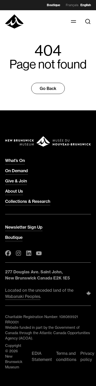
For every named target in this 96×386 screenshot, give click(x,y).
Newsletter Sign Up (23, 227)
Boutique (53, 5)
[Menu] (73, 21)
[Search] (88, 21)
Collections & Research (27, 201)
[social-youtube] (39, 253)
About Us (14, 191)
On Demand (16, 170)
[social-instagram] (18, 253)
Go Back (48, 88)
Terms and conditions (66, 356)
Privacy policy (87, 356)
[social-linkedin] (29, 253)
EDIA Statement (42, 356)
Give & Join (16, 180)
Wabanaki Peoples (22, 296)
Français (72, 5)
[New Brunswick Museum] (14, 21)
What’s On (15, 160)
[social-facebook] (8, 253)
